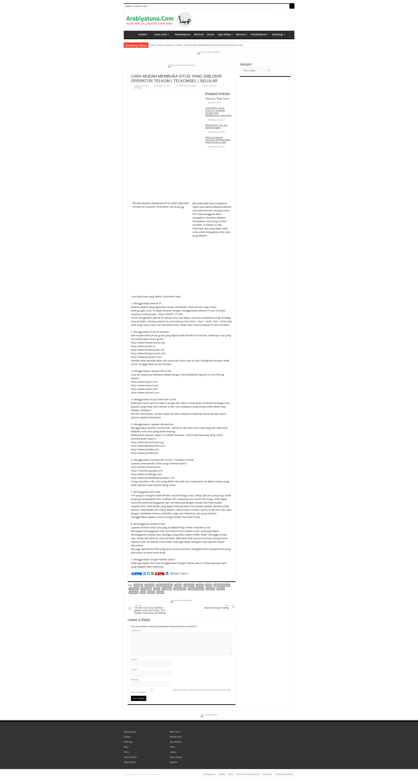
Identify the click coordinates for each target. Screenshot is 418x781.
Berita (210, 34)
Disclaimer (267, 774)
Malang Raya (130, 732)
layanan (167, 589)
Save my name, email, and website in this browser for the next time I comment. (181, 691)
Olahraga (128, 742)
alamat (139, 585)
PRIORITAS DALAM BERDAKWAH (216, 126)
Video (172, 747)
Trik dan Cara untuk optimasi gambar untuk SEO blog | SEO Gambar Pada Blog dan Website (150, 609)
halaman (146, 589)
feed (209, 585)
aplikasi (149, 585)
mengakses (180, 589)
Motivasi (199, 34)
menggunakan (196, 589)
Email (134, 669)
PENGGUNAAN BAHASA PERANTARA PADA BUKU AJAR (217, 140)
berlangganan (165, 585)
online (211, 589)
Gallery (173, 752)
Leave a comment (209, 86)
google (134, 589)
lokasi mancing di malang (216, 606)
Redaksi (222, 774)
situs (151, 592)
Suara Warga (176, 757)
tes (151, 45)
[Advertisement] (254, 17)
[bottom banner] (209, 715)
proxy (221, 589)
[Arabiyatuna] (159, 19)
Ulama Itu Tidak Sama (217, 98)
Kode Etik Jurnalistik (284, 774)
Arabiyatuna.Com (141, 86)
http (157, 589)
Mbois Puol (175, 732)
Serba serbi (160, 34)
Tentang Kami (209, 774)
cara (178, 585)
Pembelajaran (182, 34)
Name (134, 659)
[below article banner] (182, 601)
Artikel (142, 34)
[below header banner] (209, 53)
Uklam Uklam (130, 762)
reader (133, 592)
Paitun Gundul (130, 757)
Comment (136, 630)
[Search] (291, 6)
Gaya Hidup (224, 34)
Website (134, 679)
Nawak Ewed (176, 737)
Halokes (127, 737)
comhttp (189, 585)
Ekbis (126, 747)
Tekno (126, 752)
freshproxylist (222, 585)
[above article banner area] (181, 66)
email (200, 585)
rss (143, 592)
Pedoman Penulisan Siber (247, 774)
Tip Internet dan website (186, 86)
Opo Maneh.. (176, 742)
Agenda (173, 762)
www (160, 592)
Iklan (231, 774)
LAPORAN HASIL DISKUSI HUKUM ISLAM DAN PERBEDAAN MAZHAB (218, 112)
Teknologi (277, 34)
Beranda (129, 34)
